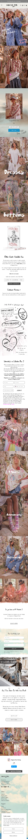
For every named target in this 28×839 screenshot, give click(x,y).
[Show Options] (12, 392)
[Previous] (9, 690)
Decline (13, 832)
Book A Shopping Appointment (14, 773)
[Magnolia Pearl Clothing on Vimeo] (8, 788)
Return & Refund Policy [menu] (6, 811)
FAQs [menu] (2, 808)
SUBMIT (19, 392)
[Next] (19, 690)
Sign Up (14, 650)
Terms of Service (6, 654)
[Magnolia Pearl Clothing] (12, 6)
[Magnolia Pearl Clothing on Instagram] (5, 788)
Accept (13, 828)
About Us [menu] (3, 795)
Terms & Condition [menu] (5, 802)
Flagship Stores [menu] (4, 797)
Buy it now (14, 130)
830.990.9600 (3, 781)
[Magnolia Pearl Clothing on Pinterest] (6, 788)
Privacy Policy (6, 825)
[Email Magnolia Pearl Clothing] (2, 788)
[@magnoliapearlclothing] (9, 761)
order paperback (14, 283)
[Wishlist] (24, 5)
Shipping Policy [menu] (4, 812)
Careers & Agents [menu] (4, 799)
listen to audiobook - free (14, 280)
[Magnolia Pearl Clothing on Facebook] (3, 788)
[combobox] (16, 388)
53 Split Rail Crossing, (5, 784)
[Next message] (26, 1)
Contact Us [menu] (3, 809)
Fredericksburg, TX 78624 (5, 785)
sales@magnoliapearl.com (5, 783)
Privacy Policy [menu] (4, 800)
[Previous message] (2, 1)
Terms (12, 405)
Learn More (14, 625)
